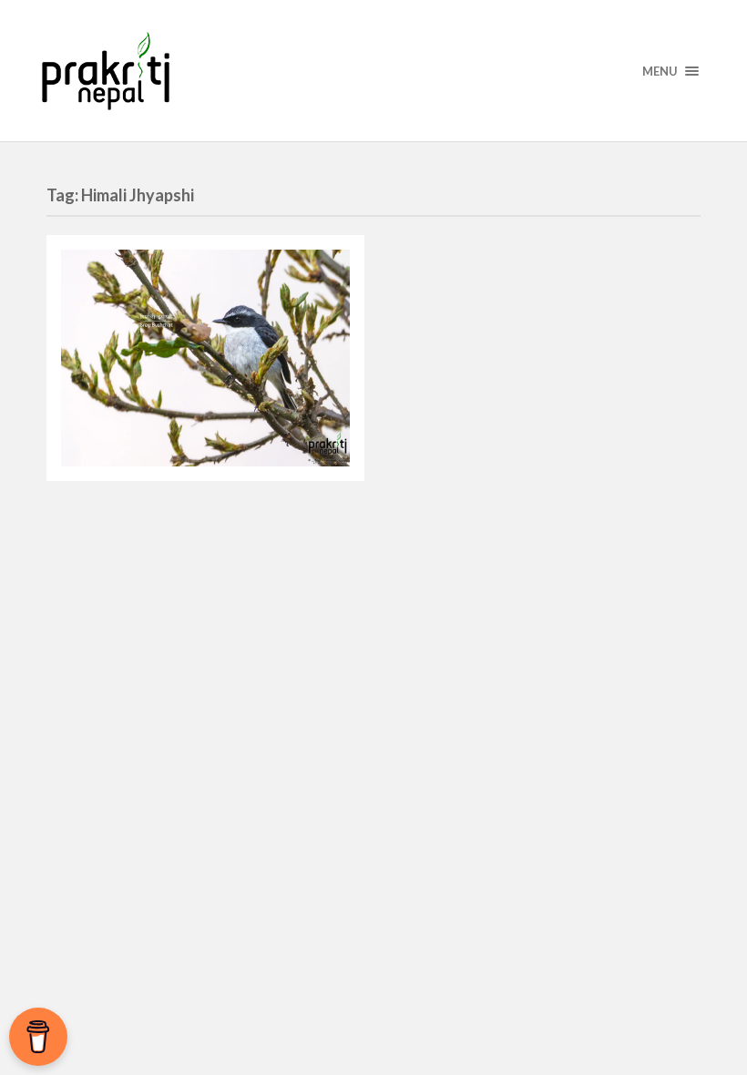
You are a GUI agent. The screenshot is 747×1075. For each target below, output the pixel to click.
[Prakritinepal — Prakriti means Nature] (373, 70)
